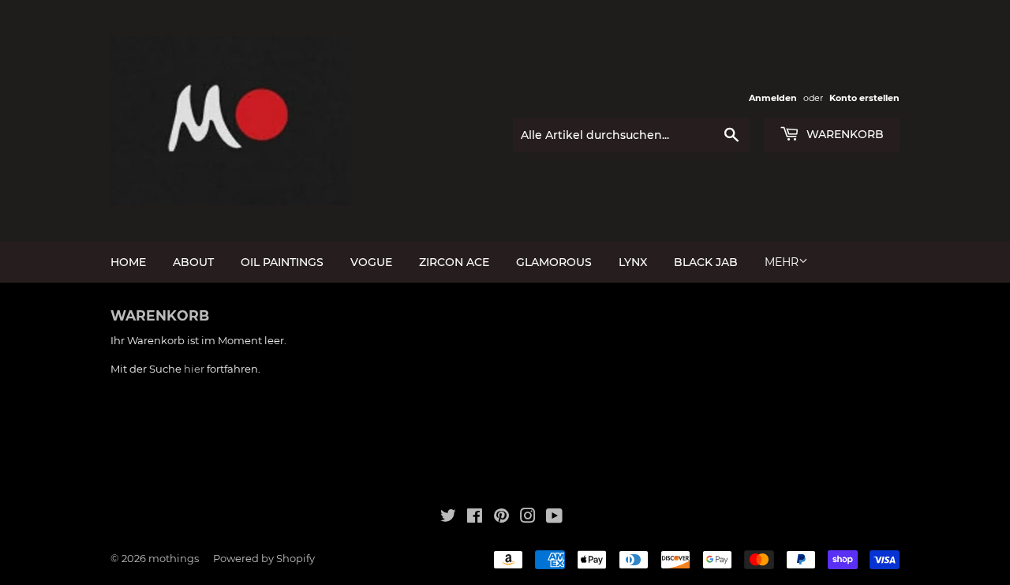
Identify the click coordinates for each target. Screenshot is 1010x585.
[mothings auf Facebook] (474, 518)
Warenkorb (843, 134)
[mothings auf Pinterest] (501, 518)
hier (194, 368)
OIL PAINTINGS (282, 262)
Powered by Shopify (264, 558)
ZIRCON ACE (454, 262)
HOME (128, 262)
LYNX (633, 262)
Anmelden (773, 97)
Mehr (782, 262)
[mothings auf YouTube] (554, 518)
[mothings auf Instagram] (528, 518)
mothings (173, 558)
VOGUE (371, 262)
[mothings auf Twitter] (448, 518)
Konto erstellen (864, 97)
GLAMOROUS (554, 262)
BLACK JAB (706, 262)
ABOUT (193, 262)
